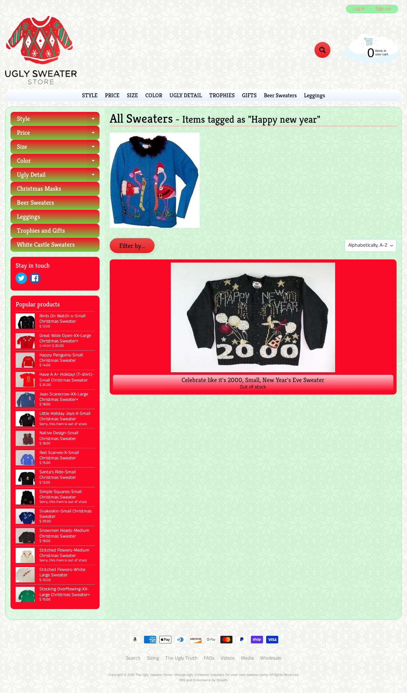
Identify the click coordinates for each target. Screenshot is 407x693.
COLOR (153, 95)
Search (133, 658)
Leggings (314, 95)
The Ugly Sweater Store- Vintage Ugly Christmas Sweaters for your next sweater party (201, 674)
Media (247, 658)
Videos (228, 658)
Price (58, 134)
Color (58, 162)
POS (182, 680)
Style (58, 120)
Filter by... (132, 246)
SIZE (132, 95)
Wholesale (270, 658)
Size (58, 148)
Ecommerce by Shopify (210, 680)
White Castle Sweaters (46, 245)
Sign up (383, 8)
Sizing (153, 658)
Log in (359, 8)
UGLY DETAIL (185, 95)
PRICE (112, 95)
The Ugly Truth (181, 658)
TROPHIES (222, 95)
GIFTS (249, 95)
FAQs (209, 658)
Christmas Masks (39, 189)
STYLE (90, 95)
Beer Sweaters (280, 95)
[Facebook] (35, 278)
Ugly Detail (58, 176)
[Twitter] (21, 278)
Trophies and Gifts (41, 231)
